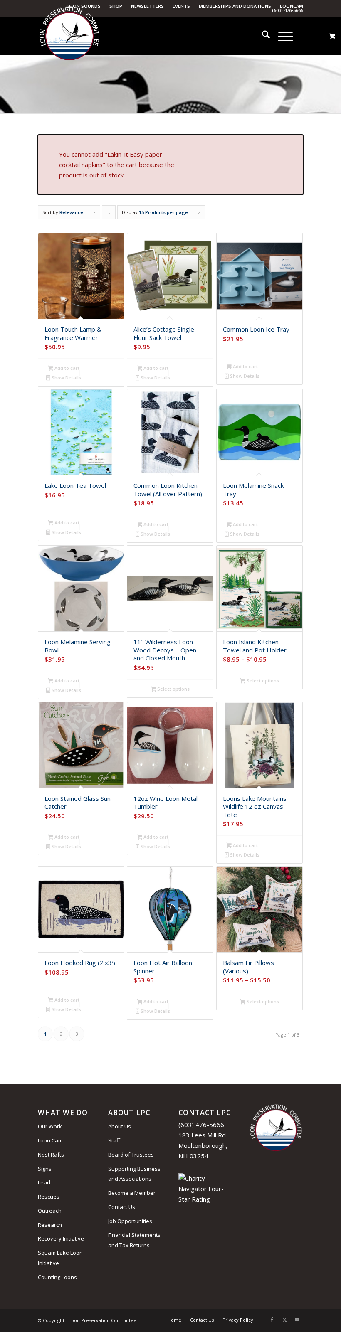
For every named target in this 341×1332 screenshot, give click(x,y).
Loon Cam (50, 1140)
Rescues (48, 1196)
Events (181, 6)
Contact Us (121, 1207)
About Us (119, 1126)
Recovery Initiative (61, 1238)
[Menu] (281, 35)
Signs (45, 1168)
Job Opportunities (130, 1221)
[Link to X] (284, 1319)
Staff (114, 1140)
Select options (173, 689)
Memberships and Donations (235, 6)
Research (50, 1225)
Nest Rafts (51, 1154)
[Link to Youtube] (297, 1319)
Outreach (50, 1210)
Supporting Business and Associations (134, 1174)
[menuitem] (116, 6)
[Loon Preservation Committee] (69, 36)
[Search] (262, 35)
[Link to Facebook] (272, 1319)
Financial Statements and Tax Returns (134, 1240)
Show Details (65, 377)
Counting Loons (57, 1277)
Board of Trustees (131, 1154)
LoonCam (291, 6)
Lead (44, 1182)
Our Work (50, 1126)
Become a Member (132, 1193)
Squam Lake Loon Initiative (60, 1258)
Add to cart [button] (66, 368)
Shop (115, 6)
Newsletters (147, 6)
